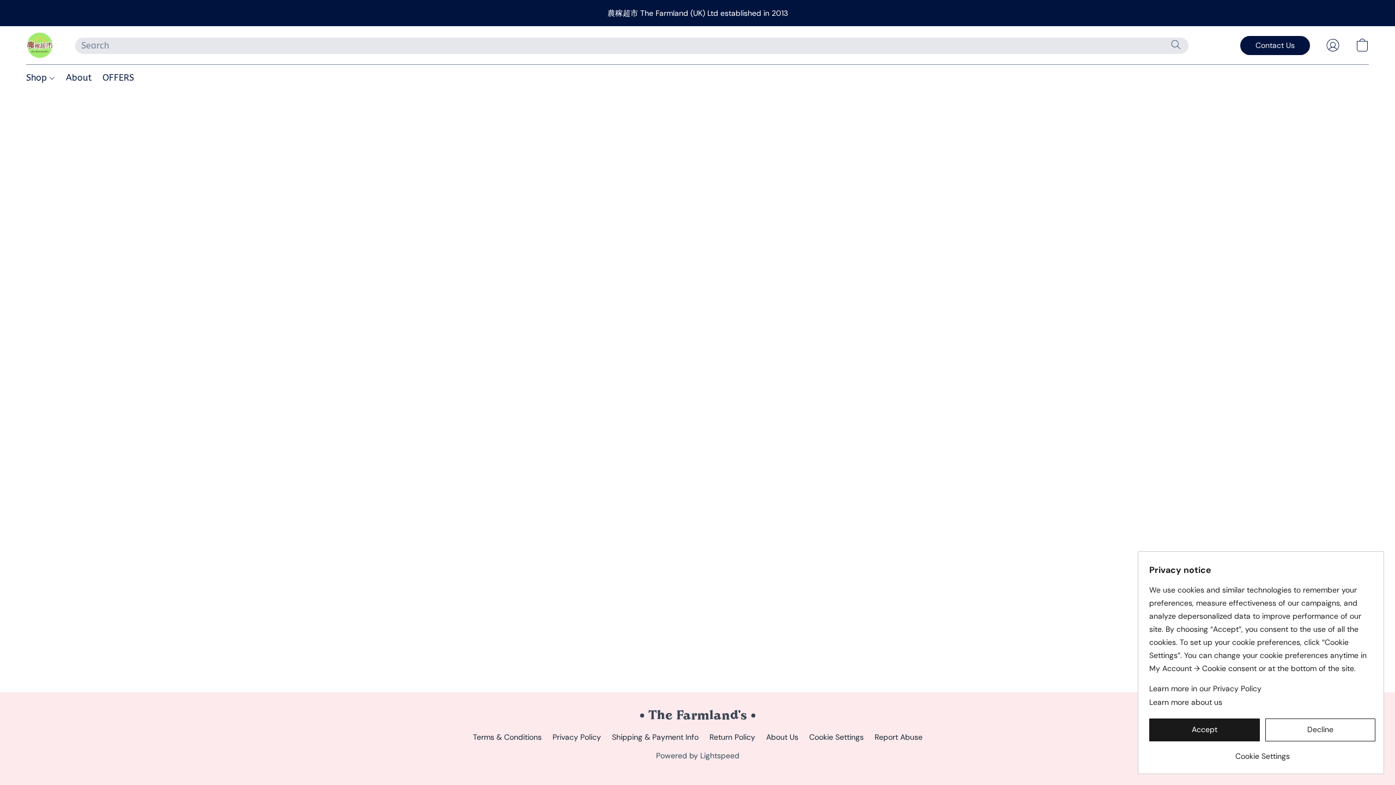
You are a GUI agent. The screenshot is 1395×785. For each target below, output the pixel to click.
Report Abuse (899, 737)
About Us (782, 737)
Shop (38, 78)
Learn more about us (1185, 702)
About (79, 78)
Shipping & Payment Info (655, 737)
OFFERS (118, 78)
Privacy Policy (577, 737)
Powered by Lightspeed (697, 755)
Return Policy (732, 737)
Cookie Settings (836, 737)
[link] (1262, 752)
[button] (39, 45)
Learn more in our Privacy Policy (1205, 688)
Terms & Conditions (507, 737)
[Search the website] (1176, 44)
